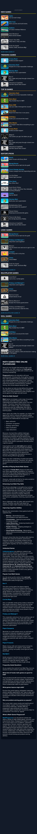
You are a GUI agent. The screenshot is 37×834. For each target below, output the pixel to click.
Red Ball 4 (6, 654)
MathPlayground (8, 717)
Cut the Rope (7, 599)
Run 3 (5, 583)
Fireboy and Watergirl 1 (10, 614)
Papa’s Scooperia (8, 628)
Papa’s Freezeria (8, 643)
